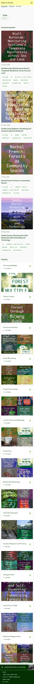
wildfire (16, 193)
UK (11, 77)
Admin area (6, 679)
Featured (4, 6)
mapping (24, 135)
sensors (4, 86)
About (4, 672)
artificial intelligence (23, 77)
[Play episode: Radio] (2, 667)
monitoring (24, 80)
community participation (10, 190)
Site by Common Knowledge (11, 677)
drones (16, 80)
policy (4, 18)
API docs (6, 681)
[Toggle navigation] (31, 2)
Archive (18, 6)
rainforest (5, 83)
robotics (26, 83)
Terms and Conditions (10, 674)
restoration (28, 138)
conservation (6, 80)
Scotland (5, 77)
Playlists (11, 6)
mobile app (13, 247)
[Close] (7, 18)
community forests (21, 187)
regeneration (16, 83)
